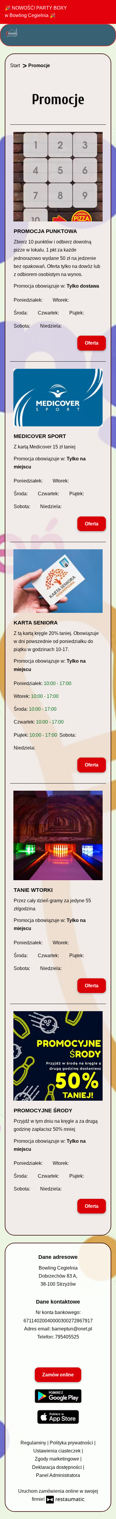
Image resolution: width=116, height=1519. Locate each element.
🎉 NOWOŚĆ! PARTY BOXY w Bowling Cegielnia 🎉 (36, 11)
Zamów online (58, 1374)
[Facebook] (43, 1354)
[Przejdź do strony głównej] (11, 32)
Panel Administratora (58, 1475)
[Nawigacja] (106, 32)
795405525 (67, 1336)
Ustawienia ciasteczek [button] (57, 1450)
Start (15, 65)
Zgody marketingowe (57, 1458)
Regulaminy (34, 1442)
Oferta (91, 343)
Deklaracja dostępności (57, 1467)
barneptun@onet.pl (72, 1328)
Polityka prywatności (72, 1442)
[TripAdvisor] (57, 1354)
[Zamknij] (106, 10)
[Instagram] (72, 1354)
